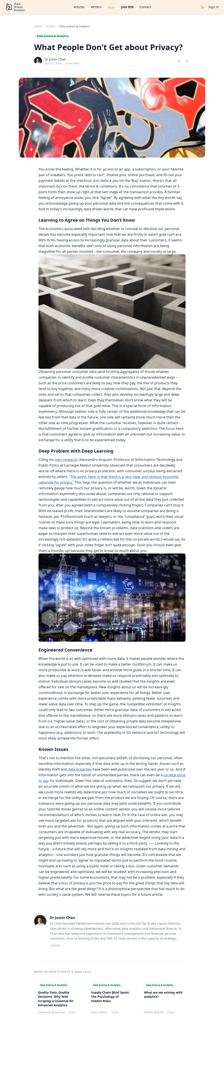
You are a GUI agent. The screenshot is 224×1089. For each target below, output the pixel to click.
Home (38, 26)
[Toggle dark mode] (202, 7)
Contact (145, 7)
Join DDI (127, 7)
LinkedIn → (56, 945)
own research (66, 459)
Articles (79, 7)
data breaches (80, 769)
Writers (96, 7)
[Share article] (179, 61)
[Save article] (187, 61)
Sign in (213, 7)
